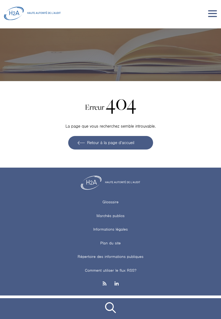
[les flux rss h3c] (104, 284)
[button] (110, 308)
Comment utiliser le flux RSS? (110, 270)
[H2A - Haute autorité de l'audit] (32, 13)
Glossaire (110, 202)
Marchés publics (110, 215)
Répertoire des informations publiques (110, 256)
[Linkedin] (117, 284)
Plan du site (110, 243)
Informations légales (110, 229)
